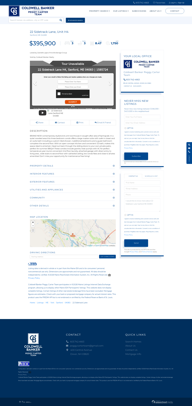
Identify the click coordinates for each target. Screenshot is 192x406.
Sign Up (181, 3)
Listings (40, 302)
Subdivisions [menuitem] (139, 11)
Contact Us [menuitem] (131, 350)
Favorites (160, 3)
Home (32, 302)
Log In (173, 3)
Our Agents (137, 86)
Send (136, 243)
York (52, 302)
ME (47, 302)
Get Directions (107, 256)
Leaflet (90, 245)
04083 (67, 302)
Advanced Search (76, 20)
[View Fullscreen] (33, 230)
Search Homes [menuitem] (133, 341)
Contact (174, 11)
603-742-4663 (133, 79)
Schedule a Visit (151, 176)
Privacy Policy (34, 278)
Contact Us (128, 86)
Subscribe (136, 156)
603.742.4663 (142, 3)
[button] (60, 20)
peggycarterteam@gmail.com (86, 345)
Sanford (59, 302)
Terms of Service (147, 252)
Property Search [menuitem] (98, 11)
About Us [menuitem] (155, 11)
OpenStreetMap (101, 245)
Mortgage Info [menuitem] (133, 354)
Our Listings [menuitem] (120, 11)
